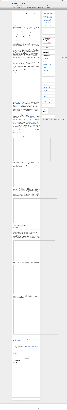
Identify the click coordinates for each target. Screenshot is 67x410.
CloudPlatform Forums (46, 86)
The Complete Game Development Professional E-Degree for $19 (48, 20)
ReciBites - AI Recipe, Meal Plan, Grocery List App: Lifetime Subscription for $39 (48, 23)
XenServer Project (45, 105)
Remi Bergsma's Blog (46, 101)
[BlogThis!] (26, 358)
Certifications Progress (20, 7)
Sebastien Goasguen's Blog (47, 102)
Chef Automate (18, 69)
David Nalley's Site (45, 93)
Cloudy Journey (19, 3)
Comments (45, 32)
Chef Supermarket (45, 58)
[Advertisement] (26, 390)
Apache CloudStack (45, 80)
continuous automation (22, 104)
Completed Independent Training (31, 7)
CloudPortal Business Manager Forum (48, 87)
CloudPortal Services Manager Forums (48, 89)
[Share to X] (27, 358)
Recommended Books (41, 7)
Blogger (40, 408)
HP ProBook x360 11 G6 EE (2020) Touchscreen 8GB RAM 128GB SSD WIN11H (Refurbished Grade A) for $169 (48, 16)
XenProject (44, 104)
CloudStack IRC (45, 92)
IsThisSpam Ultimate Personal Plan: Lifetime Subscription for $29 (48, 25)
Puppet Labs (44, 67)
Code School (44, 61)
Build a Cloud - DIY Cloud (46, 83)
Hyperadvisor (45, 98)
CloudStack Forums (45, 90)
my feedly (16, 353)
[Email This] (25, 358)
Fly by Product (45, 95)
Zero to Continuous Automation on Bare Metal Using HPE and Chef (24, 348)
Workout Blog (49, 7)
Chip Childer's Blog (45, 84)
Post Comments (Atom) (28, 401)
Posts (45, 30)
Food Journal (15, 9)
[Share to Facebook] (28, 358)
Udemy (44, 73)
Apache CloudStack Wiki (46, 81)
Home (14, 7)
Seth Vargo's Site (45, 70)
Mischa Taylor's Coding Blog (47, 64)
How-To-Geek (45, 96)
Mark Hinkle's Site (45, 99)
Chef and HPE (21, 343)
